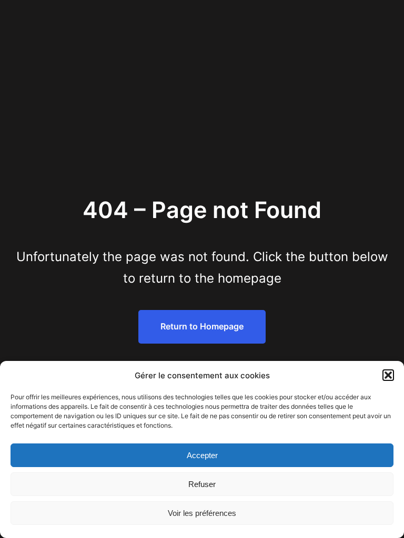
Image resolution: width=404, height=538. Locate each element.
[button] (388, 375)
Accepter (202, 455)
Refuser (202, 484)
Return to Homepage (202, 326)
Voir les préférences (202, 513)
